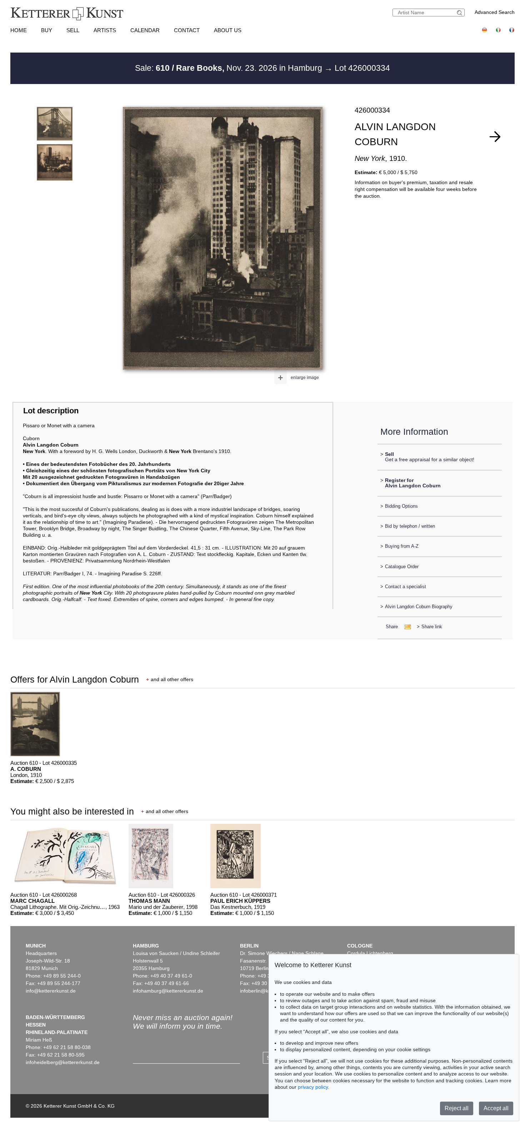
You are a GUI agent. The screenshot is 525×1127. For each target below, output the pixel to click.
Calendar (145, 30)
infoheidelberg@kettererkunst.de (63, 1062)
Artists (105, 30)
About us (227, 30)
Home (18, 30)
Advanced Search (495, 12)
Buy (46, 30)
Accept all (496, 1108)
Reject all (457, 1108)
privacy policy (313, 1087)
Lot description (51, 410)
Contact (187, 30)
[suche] (460, 12)
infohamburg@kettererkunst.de (168, 991)
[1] (495, 136)
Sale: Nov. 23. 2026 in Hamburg (229, 68)
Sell (72, 30)
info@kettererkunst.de (51, 991)
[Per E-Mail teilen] (405, 626)
